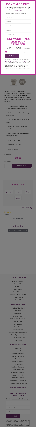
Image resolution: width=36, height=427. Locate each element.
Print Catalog (9, 48)
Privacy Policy (18, 10)
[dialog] (18, 213)
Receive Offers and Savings (16, 52)
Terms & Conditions (10, 61)
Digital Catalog (18, 48)
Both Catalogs (27, 48)
